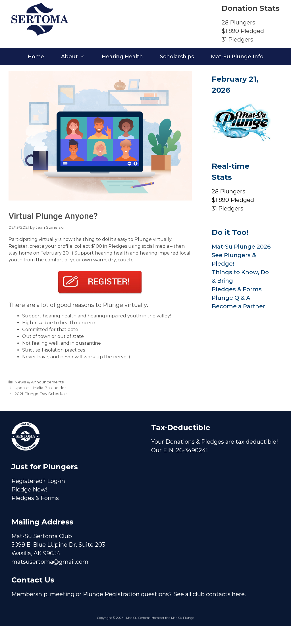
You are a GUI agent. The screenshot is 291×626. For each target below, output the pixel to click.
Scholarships (177, 56)
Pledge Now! (29, 489)
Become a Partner (238, 306)
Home (36, 56)
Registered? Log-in (38, 481)
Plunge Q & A (231, 297)
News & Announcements (39, 382)
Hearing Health (122, 56)
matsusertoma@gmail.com (49, 561)
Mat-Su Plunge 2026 (241, 246)
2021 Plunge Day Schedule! (41, 393)
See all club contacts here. (209, 594)
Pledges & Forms (237, 289)
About (69, 56)
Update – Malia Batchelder (40, 387)
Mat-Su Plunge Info (237, 56)
